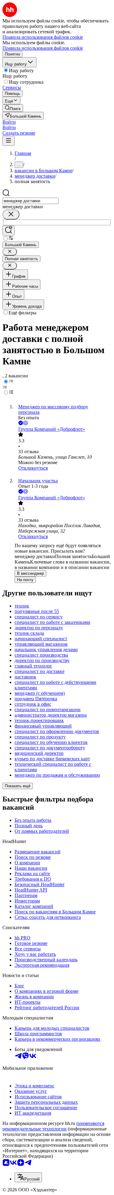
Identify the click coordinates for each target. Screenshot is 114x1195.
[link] (12, 108)
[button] (9, 122)
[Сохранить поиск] (8, 231)
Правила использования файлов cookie (42, 48)
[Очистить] (10, 214)
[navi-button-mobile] (8, 141)
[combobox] (30, 201)
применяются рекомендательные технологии (53, 1126)
